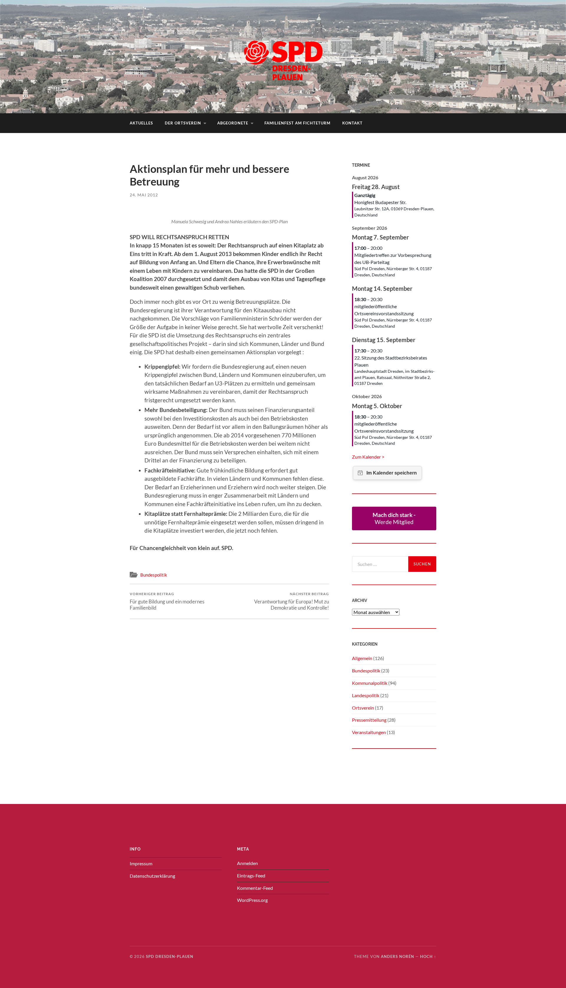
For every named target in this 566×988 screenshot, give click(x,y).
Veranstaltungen (369, 732)
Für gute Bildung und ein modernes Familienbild (167, 601)
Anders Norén (397, 956)
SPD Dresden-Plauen (169, 956)
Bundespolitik (153, 574)
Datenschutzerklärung (152, 876)
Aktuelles (141, 123)
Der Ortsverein (183, 123)
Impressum (141, 863)
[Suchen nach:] (380, 564)
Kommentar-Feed (255, 888)
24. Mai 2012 (144, 194)
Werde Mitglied (394, 518)
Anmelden (247, 863)
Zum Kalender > (368, 456)
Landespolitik (365, 695)
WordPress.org (252, 900)
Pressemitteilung (369, 720)
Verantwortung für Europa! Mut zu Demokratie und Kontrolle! (291, 601)
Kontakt (352, 123)
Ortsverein (363, 707)
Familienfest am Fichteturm (297, 123)
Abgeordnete (232, 123)
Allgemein (362, 658)
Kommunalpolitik (369, 683)
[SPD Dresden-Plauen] (283, 56)
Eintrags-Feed (251, 875)
